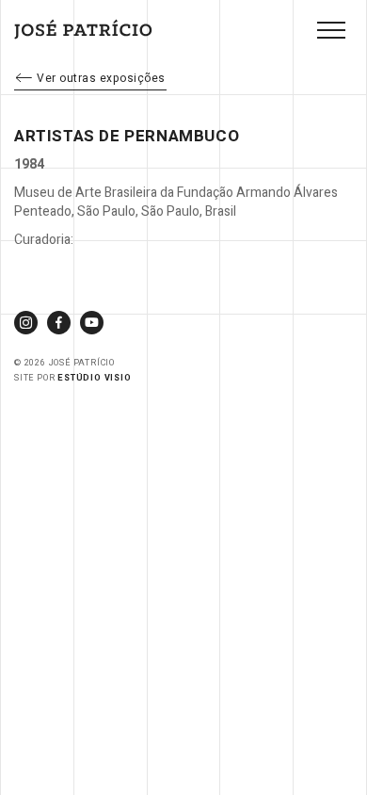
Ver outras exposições (101, 78)
